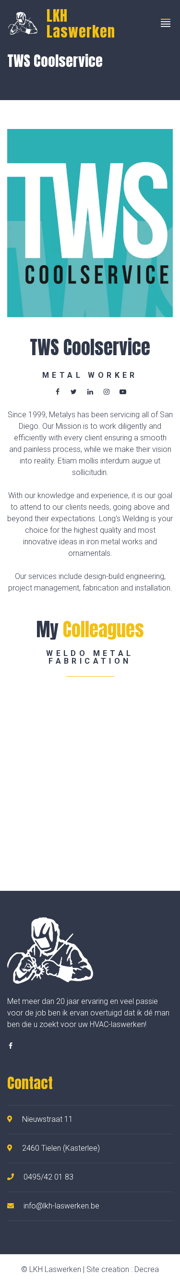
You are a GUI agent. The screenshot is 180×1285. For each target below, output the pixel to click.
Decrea (146, 1269)
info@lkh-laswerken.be (61, 1205)
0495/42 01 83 (48, 1177)
